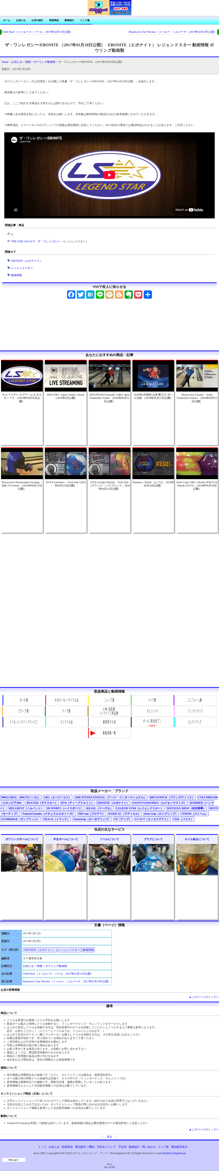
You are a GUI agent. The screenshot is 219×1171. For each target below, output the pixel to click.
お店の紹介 (37, 20)
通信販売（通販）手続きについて (95, 1146)
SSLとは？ (13, 1160)
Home (5, 61)
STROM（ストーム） (194, 813)
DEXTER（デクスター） (42, 802)
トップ (42, 1146)
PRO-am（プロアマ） (91, 813)
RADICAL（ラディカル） (124, 813)
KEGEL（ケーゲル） (100, 808)
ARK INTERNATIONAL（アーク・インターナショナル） (110, 797)
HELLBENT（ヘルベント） (26, 808)
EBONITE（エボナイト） (26, 260)
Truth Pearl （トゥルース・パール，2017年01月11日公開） (37, 31)
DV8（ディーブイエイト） (77, 802)
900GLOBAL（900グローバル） (21, 797)
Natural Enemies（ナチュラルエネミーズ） (49, 813)
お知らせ (21, 20)
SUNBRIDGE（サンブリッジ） (20, 819)
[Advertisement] (109, 326)
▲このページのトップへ (204, 996)
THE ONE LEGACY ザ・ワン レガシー (35, 241)
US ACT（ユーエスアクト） (152, 819)
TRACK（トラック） (56, 819)
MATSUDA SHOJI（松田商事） (186, 808)
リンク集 (85, 20)
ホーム (6, 20)
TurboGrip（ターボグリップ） (92, 819)
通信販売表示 (179, 1146)
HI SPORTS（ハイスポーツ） (65, 808)
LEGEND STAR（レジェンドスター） (139, 808)
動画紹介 (69, 20)
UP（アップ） (123, 819)
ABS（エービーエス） (57, 797)
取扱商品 (54, 20)
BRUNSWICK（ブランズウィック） (172, 797)
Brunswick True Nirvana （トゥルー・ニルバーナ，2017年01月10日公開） (173, 31)
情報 (28, 61)
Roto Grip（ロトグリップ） (161, 813)
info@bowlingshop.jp (174, 1153)
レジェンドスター (22, 268)
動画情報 (16, 275)
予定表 (122, 1146)
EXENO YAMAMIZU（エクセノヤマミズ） (159, 802)
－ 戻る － (109, 1136)
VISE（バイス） (183, 819)
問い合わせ (149, 1146)
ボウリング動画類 (44, 61)
